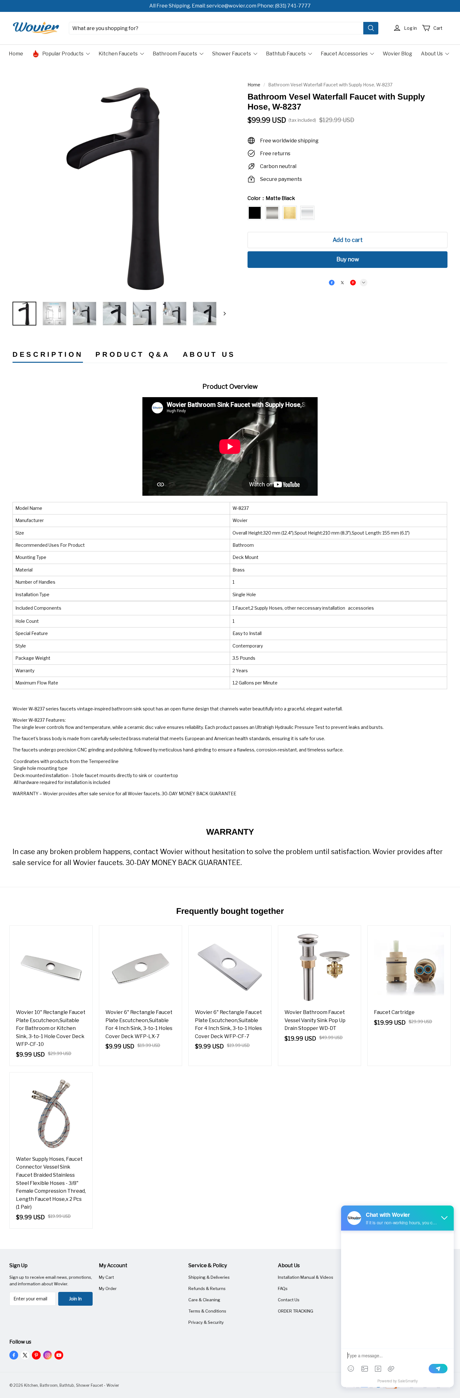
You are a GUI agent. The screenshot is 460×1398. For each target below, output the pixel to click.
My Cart (106, 1277)
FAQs (283, 1288)
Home (254, 84)
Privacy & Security (206, 1322)
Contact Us (288, 1299)
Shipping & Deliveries (209, 1277)
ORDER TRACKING (295, 1311)
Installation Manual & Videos (305, 1277)
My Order (108, 1288)
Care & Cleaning (204, 1299)
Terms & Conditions (207, 1311)
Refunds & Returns (207, 1288)
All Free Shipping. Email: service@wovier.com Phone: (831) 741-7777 (230, 6)
